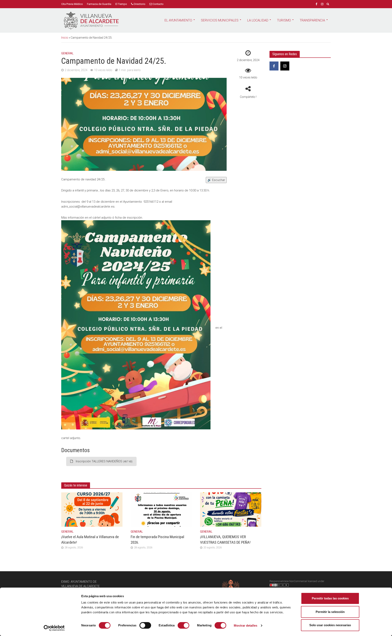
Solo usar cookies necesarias (330, 625)
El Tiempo (121, 4)
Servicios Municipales (219, 20)
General (67, 53)
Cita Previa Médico (72, 4)
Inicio (64, 37)
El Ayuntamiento (178, 20)
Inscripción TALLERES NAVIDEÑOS (104, 461)
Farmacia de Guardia (99, 4)
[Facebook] (274, 65)
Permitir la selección (330, 612)
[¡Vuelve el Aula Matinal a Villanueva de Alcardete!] (91, 509)
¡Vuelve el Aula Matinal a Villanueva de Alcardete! (90, 539)
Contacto (158, 4)
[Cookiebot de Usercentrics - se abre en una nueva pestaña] (54, 628)
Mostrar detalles (245, 625)
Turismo (284, 20)
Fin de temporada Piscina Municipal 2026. (157, 539)
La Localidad (257, 20)
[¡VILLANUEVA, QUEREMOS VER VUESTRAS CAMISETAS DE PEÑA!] (230, 509)
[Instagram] (284, 65)
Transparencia (312, 20)
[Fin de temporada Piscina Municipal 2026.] (161, 509)
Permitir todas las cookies (330, 598)
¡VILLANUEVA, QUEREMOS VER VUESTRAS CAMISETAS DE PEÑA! (225, 539)
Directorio (139, 4)
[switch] (145, 625)
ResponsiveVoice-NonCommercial (288, 581)
